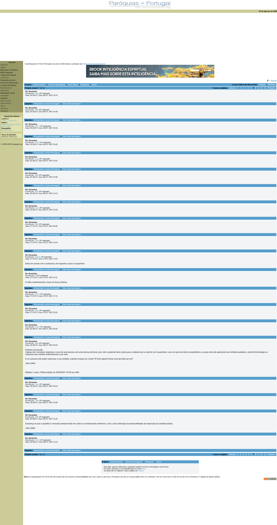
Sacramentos (5, 103)
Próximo (271, 85)
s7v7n (37, 126)
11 (265, 88)
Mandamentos (6, 88)
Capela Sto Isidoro (11, 116)
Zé (36, 275)
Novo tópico (73, 85)
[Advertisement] (138, 36)
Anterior (262, 85)
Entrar (94, 85)
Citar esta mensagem (71, 104)
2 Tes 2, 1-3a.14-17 (9, 121)
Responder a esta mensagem (47, 104)
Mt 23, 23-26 (6, 130)
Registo (141, 471)
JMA (36, 110)
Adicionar (4, 65)
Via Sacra (4, 111)
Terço (2, 106)
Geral (274, 80)
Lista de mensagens (57, 85)
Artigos (3, 67)
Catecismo (4, 78)
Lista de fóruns (39, 85)
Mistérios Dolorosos (9, 137)
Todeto (38, 257)
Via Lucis (4, 108)
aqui (144, 469)
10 (261, 88)
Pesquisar (84, 85)
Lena (37, 93)
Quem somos (5, 101)
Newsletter (4, 96)
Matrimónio (4, 90)
